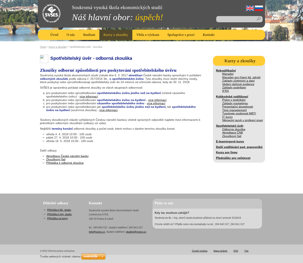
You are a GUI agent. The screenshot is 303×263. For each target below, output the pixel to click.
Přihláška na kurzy (57, 218)
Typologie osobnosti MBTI (239, 113)
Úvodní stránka (199, 251)
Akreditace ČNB (232, 132)
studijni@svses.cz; (136, 231)
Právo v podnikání (234, 99)
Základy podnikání (234, 87)
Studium (89, 35)
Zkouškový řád (231, 136)
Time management (234, 110)
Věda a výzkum (147, 35)
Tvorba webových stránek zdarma (60, 256)
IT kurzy (227, 117)
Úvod (54, 35)
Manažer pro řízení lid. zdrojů (241, 77)
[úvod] (48, 18)
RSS (236, 251)
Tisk (246, 251)
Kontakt (209, 35)
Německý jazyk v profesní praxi (242, 120)
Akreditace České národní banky (67, 156)
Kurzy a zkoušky (115, 35)
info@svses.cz (97, 231)
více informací (89, 96)
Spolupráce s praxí (181, 35)
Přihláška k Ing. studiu (59, 214)
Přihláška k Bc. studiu (59, 210)
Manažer (228, 73)
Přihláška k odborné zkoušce (65, 162)
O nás (71, 35)
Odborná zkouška (233, 129)
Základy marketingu (235, 103)
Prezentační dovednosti (237, 106)
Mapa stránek (220, 251)
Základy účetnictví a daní (238, 80)
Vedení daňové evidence (238, 84)
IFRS (225, 91)
